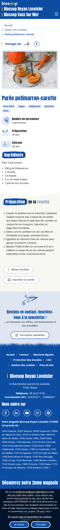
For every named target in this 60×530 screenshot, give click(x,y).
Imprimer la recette (23, 279)
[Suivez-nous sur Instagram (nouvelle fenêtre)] (37, 413)
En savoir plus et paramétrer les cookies (30, 517)
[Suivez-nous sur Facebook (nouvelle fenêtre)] (6, 413)
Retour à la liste (20, 269)
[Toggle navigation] (56, 15)
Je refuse (19, 524)
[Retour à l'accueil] (14, 4)
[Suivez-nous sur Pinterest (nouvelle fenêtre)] (48, 413)
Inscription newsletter (32, 335)
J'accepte (41, 524)
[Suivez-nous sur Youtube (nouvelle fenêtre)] (27, 413)
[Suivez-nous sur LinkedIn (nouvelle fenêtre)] (16, 413)
